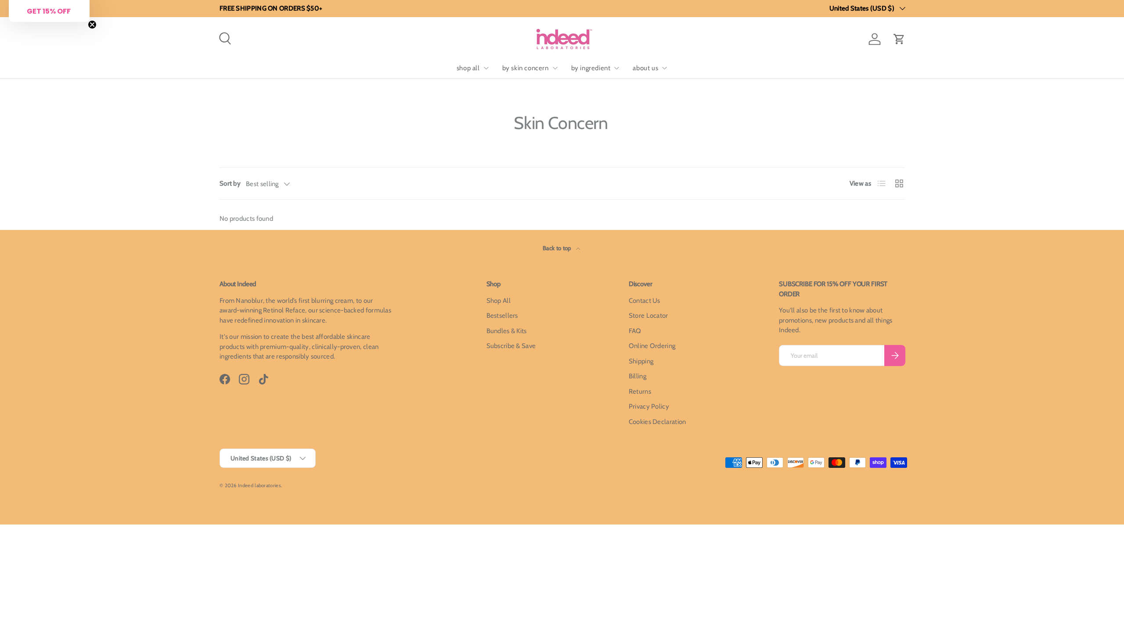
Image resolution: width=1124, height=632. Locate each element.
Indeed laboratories (259, 485)
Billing (637, 376)
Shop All (498, 301)
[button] (899, 39)
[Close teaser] (92, 24)
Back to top (558, 247)
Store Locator (648, 316)
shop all (468, 68)
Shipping (641, 361)
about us (645, 68)
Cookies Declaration (657, 422)
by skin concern (525, 68)
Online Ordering (652, 346)
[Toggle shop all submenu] (486, 68)
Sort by (230, 183)
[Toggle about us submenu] (664, 68)
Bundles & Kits (506, 331)
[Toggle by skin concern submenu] (555, 68)
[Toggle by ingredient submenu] (616, 68)
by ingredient (591, 68)
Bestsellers (502, 316)
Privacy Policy (649, 406)
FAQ (635, 331)
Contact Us (644, 301)
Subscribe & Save (511, 346)
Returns (640, 391)
